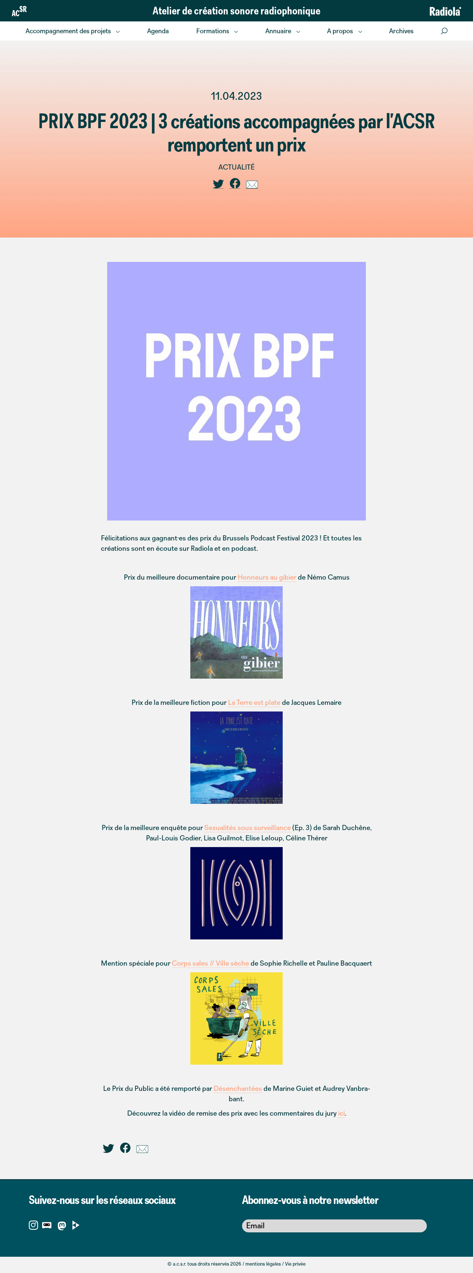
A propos (340, 31)
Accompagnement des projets (68, 31)
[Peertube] (75, 1224)
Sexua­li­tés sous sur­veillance (247, 827)
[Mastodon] (61, 1227)
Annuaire (278, 31)
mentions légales (263, 1264)
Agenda (158, 31)
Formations (212, 31)
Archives (401, 31)
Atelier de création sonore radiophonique (236, 10)
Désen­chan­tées (238, 1088)
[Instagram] (33, 1224)
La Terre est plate (254, 702)
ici (341, 1113)
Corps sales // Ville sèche (210, 963)
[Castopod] (46, 1224)
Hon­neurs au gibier (267, 577)
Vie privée (295, 1264)
